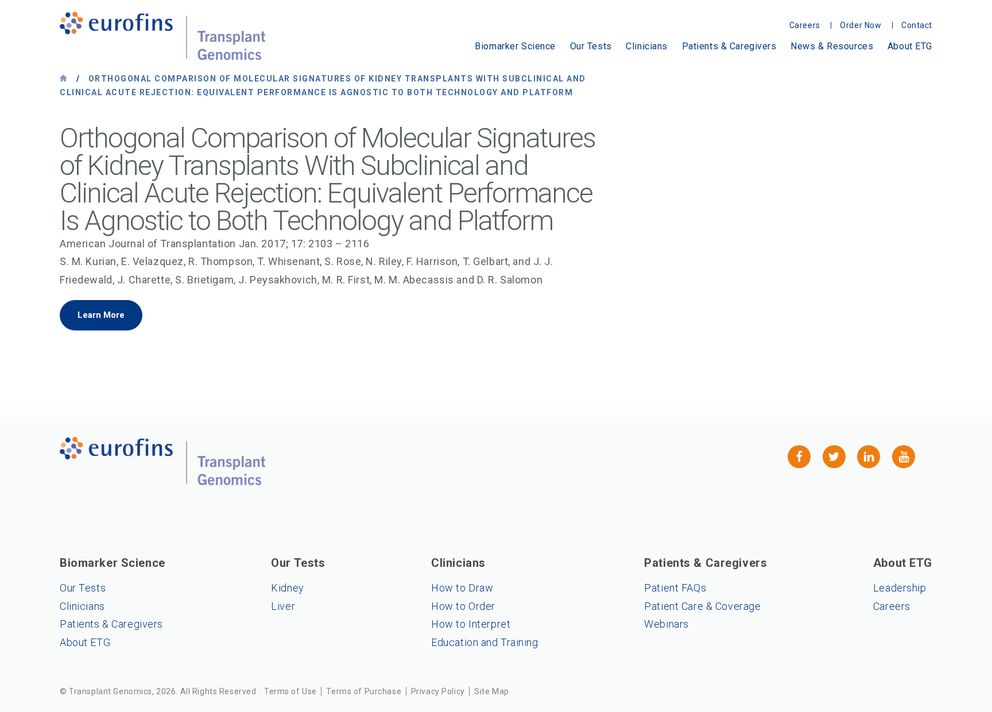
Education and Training (484, 642)
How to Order (463, 606)
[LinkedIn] (868, 456)
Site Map (491, 691)
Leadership (900, 588)
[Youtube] (903, 456)
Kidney (287, 588)
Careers (891, 606)
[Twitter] (834, 456)
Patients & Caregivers (729, 46)
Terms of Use (290, 691)
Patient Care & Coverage (702, 606)
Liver (283, 606)
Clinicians (647, 46)
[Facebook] (799, 456)
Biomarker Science (515, 46)
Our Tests (591, 46)
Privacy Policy (438, 691)
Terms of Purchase (363, 691)
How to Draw (462, 588)
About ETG (910, 46)
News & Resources (831, 46)
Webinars (666, 624)
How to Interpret (470, 624)
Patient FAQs (675, 588)
